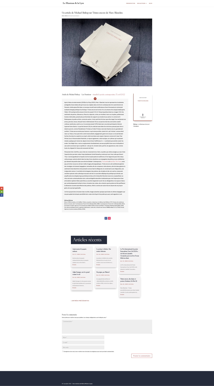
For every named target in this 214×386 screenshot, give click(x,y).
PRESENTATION (130, 3)
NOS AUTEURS (141, 3)
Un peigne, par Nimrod (102, 272)
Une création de (77, 383)
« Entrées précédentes (80, 300)
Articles (69, 15)
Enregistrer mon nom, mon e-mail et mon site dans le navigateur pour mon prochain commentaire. (89, 351)
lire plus (74, 264)
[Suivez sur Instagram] (109, 218)
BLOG (150, 3)
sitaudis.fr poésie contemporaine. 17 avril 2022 (109, 94)
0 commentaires (75, 15)
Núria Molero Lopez (87, 383)
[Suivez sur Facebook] (106, 218)
